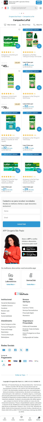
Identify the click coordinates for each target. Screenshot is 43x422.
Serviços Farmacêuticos (30, 310)
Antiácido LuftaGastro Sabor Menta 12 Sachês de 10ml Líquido (10, 139)
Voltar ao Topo (20, 375)
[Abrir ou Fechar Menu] (2, 8)
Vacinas (25, 305)
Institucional (6, 299)
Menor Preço (26, 25)
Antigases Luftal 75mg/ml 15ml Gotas (31, 138)
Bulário (3, 313)
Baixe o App (39, 2)
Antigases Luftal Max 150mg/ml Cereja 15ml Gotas (32, 55)
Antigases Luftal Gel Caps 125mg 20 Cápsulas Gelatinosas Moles (31, 181)
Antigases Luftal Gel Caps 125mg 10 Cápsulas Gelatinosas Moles (9, 181)
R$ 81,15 (4, 104)
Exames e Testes (28, 308)
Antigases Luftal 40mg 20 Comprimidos (9, 55)
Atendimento (6, 321)
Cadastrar (21, 224)
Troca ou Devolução (7, 334)
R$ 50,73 (4, 63)
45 (5, 66)
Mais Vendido (11, 25)
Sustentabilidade (6, 316)
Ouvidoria (4, 308)
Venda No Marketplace (8, 303)
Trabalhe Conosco (7, 305)
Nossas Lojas (5, 311)
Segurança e (28, 322)
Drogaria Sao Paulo (15, 16)
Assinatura (26, 315)
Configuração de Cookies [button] (30, 337)
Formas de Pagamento (8, 327)
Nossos (26, 300)
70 (5, 107)
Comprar (16, 46)
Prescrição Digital (28, 313)
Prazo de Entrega (6, 329)
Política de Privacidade (30, 326)
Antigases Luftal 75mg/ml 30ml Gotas (31, 97)
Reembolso (4, 332)
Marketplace (5, 337)
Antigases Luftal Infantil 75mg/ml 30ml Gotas (8, 97)
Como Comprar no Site (8, 324)
